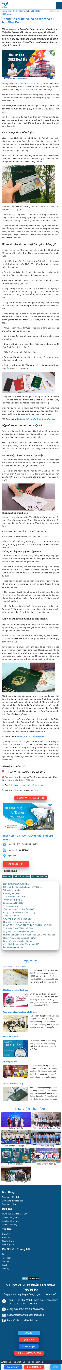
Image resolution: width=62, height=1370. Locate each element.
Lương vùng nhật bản (13, 947)
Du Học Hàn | (29, 1362)
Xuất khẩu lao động (21, 876)
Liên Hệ (39, 1362)
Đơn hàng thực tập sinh (13, 1201)
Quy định (6, 1234)
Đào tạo (7, 1208)
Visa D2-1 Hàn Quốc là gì (13, 1084)
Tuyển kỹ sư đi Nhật (12, 900)
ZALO (28, 1332)
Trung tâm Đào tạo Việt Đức (15, 1214)
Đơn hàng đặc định (10, 1197)
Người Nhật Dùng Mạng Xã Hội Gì (19, 938)
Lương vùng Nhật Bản (13, 903)
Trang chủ (6, 11)
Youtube (6, 1261)
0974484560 (34, 1367)
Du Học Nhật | (15, 1362)
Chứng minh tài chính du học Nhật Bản (36, 419)
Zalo (55, 1367)
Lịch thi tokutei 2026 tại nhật (16, 884)
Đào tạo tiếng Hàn (10, 1221)
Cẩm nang (8, 14)
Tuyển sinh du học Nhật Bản (31, 736)
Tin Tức (7, 1229)
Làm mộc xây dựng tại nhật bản (18, 941)
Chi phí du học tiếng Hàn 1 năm (15, 990)
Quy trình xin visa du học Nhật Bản (19, 931)
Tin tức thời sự (8, 1241)
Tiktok (4, 1265)
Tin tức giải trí (8, 1244)
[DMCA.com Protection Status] (30, 1279)
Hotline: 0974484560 (30, 798)
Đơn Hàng (8, 1192)
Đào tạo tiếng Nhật (10, 1217)
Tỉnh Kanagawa (10, 906)
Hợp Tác (6, 1237)
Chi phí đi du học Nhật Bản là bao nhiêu (21, 944)
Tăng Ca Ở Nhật (11, 916)
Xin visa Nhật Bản (39, 876)
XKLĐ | (4, 1362)
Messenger (13, 1367)
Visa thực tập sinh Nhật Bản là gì (18, 909)
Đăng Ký (29, 1339)
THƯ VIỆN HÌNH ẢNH (30, 1109)
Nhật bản (7, 876)
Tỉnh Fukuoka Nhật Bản (14, 896)
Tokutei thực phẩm (12, 890)
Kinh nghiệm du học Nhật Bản (27, 11)
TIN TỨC (30, 961)
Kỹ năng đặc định (11, 893)
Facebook (6, 1258)
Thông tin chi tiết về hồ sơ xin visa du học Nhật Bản (25, 83)
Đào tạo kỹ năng (9, 1224)
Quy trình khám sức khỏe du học (18, 922)
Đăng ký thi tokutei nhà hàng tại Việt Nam (22, 887)
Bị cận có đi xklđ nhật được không (19, 912)
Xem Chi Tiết (15, 863)
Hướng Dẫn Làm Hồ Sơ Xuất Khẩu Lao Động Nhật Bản (29, 935)
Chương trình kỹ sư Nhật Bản (17, 919)
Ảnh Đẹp (6, 1272)
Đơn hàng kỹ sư (9, 1204)
